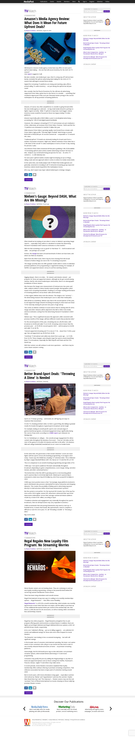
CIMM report (53, 433)
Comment (28, 179)
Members (67, 1)
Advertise (100, 1)
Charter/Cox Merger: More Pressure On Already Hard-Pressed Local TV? (95, 57)
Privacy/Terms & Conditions (78, 719)
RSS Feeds (61, 719)
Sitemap (67, 719)
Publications (43, 1)
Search (79, 1)
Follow (107, 1)
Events (52, 1)
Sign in (85, 1)
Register (91, 1)
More (74, 1)
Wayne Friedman (31, 30)
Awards (59, 1)
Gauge (34, 253)
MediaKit (45, 719)
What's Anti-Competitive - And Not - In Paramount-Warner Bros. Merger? (94, 53)
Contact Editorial (52, 719)
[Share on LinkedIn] (30, 174)
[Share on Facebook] (26, 174)
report (29, 74)
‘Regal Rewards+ (30, 603)
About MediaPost (36, 719)
